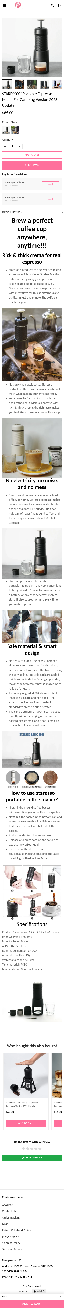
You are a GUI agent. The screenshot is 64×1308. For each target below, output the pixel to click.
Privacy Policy (10, 1236)
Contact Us (9, 1211)
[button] (32, 1025)
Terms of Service (12, 1249)
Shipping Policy (11, 1243)
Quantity (7, 139)
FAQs (5, 1224)
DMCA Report (24, 1292)
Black (13, 122)
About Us (7, 1205)
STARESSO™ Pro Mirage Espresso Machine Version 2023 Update (22, 1104)
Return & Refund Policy (16, 1230)
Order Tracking (11, 1217)
